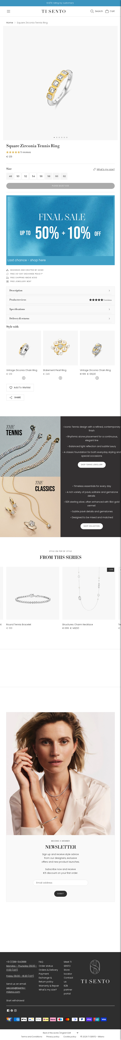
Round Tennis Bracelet (18, 624)
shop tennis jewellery (92, 465)
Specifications (17, 309)
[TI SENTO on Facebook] (8, 1010)
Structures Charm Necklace (77, 624)
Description (15, 290)
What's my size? (106, 169)
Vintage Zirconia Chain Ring (21, 370)
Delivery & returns (19, 318)
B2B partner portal (68, 989)
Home (9, 22)
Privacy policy (52, 1036)
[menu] (60, 1033)
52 (25, 176)
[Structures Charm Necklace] (88, 593)
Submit (60, 893)
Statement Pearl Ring (54, 370)
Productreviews (60, 299)
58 (49, 176)
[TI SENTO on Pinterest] (12, 1010)
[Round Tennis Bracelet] (32, 593)
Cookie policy (69, 1036)
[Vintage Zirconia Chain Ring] (23, 348)
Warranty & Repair (49, 985)
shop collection (92, 526)
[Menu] (8, 11)
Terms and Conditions (31, 1036)
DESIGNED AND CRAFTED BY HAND (26, 270)
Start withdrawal (15, 1000)
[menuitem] (32, 1037)
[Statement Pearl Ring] (60, 348)
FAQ (41, 961)
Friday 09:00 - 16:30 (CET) (20, 976)
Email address (42, 877)
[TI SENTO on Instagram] (15, 1010)
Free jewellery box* (21, 281)
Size (9, 169)
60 (56, 176)
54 (33, 176)
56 (41, 176)
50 (18, 176)
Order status (46, 966)
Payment (44, 973)
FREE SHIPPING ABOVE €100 (23, 277)
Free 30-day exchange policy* (26, 274)
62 (64, 176)
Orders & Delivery (48, 969)
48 (10, 176)
